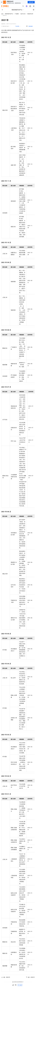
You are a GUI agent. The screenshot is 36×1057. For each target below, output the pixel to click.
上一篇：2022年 (5, 977)
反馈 (21, 985)
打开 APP (31, 2)
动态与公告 (22, 13)
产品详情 (17, 26)
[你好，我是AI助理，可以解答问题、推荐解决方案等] (26, 6)
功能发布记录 (30, 13)
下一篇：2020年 (30, 977)
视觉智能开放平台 (9, 13)
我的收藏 (30, 26)
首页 (2, 13)
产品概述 (17, 13)
